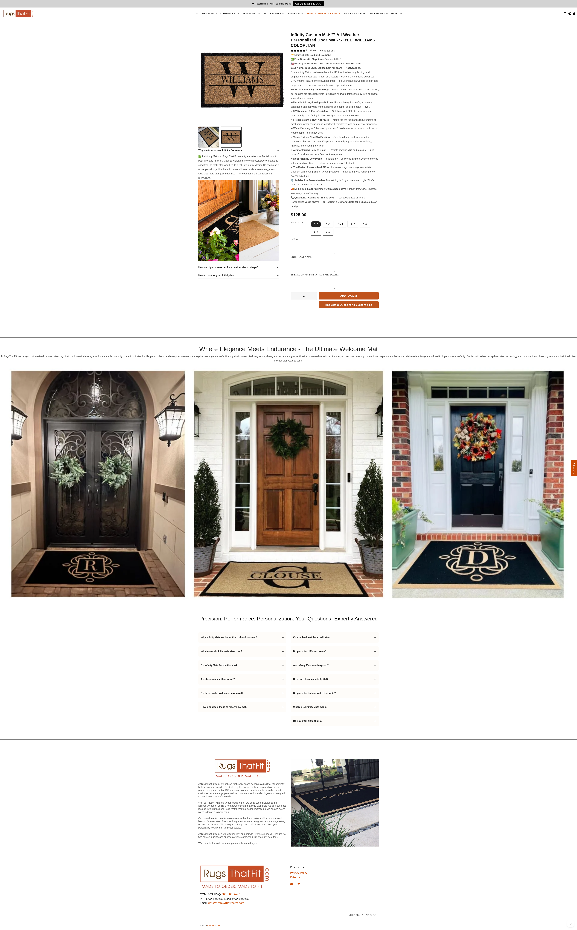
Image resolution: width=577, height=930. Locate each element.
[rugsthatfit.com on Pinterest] (298, 884)
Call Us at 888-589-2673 (308, 3)
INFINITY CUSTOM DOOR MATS (323, 13)
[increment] (313, 296)
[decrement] (294, 296)
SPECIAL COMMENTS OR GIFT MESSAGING (315, 274)
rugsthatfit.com (213, 925)
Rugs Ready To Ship (355, 13)
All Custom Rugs (206, 13)
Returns (295, 877)
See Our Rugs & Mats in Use (386, 13)
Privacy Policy (298, 872)
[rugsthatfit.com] (18, 13)
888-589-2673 (230, 894)
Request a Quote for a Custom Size (348, 305)
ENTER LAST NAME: (301, 257)
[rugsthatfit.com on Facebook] (295, 884)
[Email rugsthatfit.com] (291, 884)
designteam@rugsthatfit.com (226, 902)
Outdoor (294, 13)
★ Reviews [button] (574, 467)
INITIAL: (295, 239)
